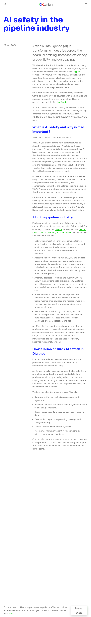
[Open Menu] (86, 4)
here (11, 613)
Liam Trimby (61, 102)
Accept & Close (79, 610)
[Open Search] (5, 4)
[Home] (45, 4)
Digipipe (76, 71)
